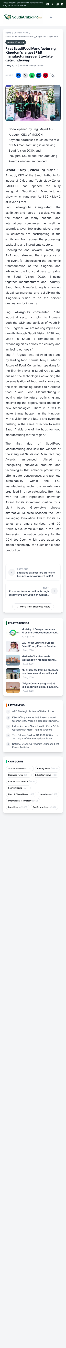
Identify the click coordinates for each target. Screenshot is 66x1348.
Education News (46, 775)
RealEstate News (44, 807)
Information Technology (23, 800)
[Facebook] (47, 4)
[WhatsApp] (32, 75)
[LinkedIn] (62, 4)
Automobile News (19, 768)
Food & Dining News (21, 794)
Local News (17, 807)
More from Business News (35, 606)
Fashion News (18, 788)
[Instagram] (57, 4)
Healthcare (48, 794)
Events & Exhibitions (21, 781)
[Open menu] (60, 17)
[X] (52, 4)
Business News (21, 32)
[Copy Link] (52, 75)
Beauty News (47, 768)
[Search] (51, 17)
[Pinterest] (45, 75)
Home (8, 32)
